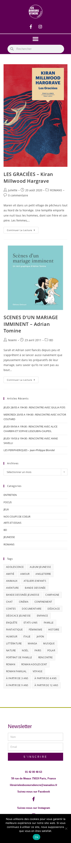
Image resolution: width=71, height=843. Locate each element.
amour (24, 574)
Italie (26, 636)
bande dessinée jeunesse (22, 594)
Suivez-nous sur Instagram (33, 807)
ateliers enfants (35, 581)
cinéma (23, 601)
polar (51, 650)
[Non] (66, 828)
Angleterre (43, 574)
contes (11, 608)
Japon (40, 636)
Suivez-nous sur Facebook (33, 791)
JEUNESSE (9, 537)
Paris (38, 650)
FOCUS (8, 502)
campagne (52, 594)
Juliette (12, 190)
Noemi (12, 340)
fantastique (14, 629)
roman (10, 664)
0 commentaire (18, 195)
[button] (35, 39)
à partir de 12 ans (46, 685)
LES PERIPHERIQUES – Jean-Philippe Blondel (29, 450)
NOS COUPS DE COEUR (17, 516)
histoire (53, 629)
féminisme (35, 629)
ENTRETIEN (10, 495)
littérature (14, 643)
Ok (36, 837)
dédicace (54, 608)
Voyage (37, 671)
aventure (12, 588)
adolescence (15, 567)
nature (11, 650)
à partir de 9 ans (17, 685)
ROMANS (56, 190)
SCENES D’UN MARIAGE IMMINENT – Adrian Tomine (31, 324)
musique (49, 643)
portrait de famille (19, 657)
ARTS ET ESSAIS (12, 522)
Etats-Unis (31, 622)
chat (9, 601)
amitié (10, 574)
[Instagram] (40, 26)
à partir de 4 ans (46, 678)
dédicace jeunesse (18, 615)
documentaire (31, 608)
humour (11, 636)
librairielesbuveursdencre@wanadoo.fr (33, 785)
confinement (43, 601)
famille (49, 622)
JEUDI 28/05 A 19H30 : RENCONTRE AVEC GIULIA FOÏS (34, 407)
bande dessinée (35, 588)
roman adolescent (34, 664)
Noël (25, 650)
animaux (12, 581)
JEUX (6, 509)
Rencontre (45, 657)
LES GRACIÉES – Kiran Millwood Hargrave (28, 177)
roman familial (16, 671)
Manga (32, 643)
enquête (12, 622)
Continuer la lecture (22, 229)
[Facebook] (31, 26)
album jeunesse (40, 567)
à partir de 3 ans (17, 678)
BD (51, 340)
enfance (42, 615)
